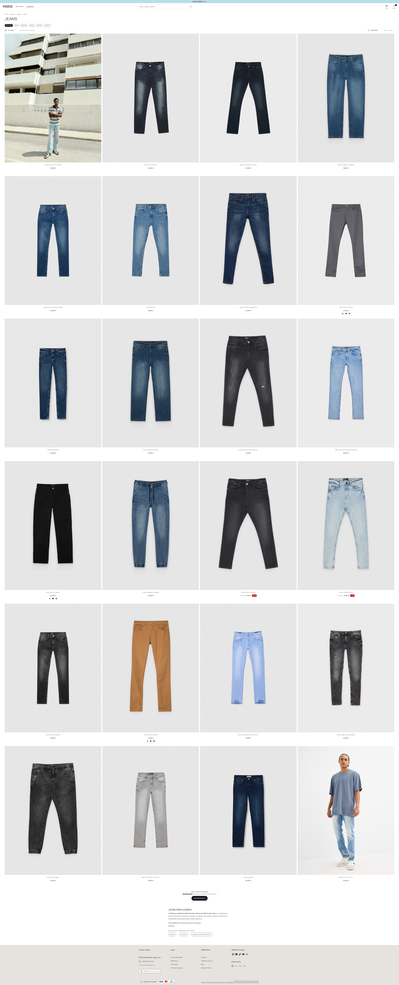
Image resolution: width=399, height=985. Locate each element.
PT (240, 966)
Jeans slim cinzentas (53, 735)
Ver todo (9, 25)
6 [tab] (11, 35)
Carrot (47, 25)
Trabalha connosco (207, 961)
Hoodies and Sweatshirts (201, 934)
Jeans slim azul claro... (346, 877)
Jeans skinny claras (346, 592)
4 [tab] (9, 35)
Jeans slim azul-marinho (248, 165)
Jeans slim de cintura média (53, 307)
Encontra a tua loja (150, 971)
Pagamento (174, 961)
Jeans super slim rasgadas (346, 735)
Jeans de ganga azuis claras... (248, 735)
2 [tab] (7, 35)
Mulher (20, 6)
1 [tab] (6, 35)
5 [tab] (10, 35)
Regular (24, 25)
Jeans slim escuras (150, 165)
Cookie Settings (229, 982)
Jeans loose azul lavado (53, 165)
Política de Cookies (219, 982)
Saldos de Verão (206, 968)
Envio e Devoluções (177, 957)
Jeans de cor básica (346, 307)
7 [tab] (13, 35)
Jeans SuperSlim (53, 450)
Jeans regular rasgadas (346, 165)
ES (236, 966)
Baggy (39, 25)
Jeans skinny (150, 307)
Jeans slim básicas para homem (346, 450)
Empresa (203, 957)
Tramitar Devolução (177, 968)
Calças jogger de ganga (150, 592)
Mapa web (256, 982)
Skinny (32, 25)
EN (244, 966)
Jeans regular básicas (150, 450)
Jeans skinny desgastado (248, 307)
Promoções (174, 964)
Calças (172, 934)
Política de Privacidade (207, 982)
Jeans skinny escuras (248, 592)
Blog (202, 964)
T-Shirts (183, 934)
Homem (30, 6)
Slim (16, 25)
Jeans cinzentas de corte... (150, 877)
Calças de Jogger (53, 877)
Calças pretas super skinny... (248, 450)
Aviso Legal (249, 982)
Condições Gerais (240, 982)
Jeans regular (248, 877)
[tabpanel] (53, 98)
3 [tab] (8, 35)
